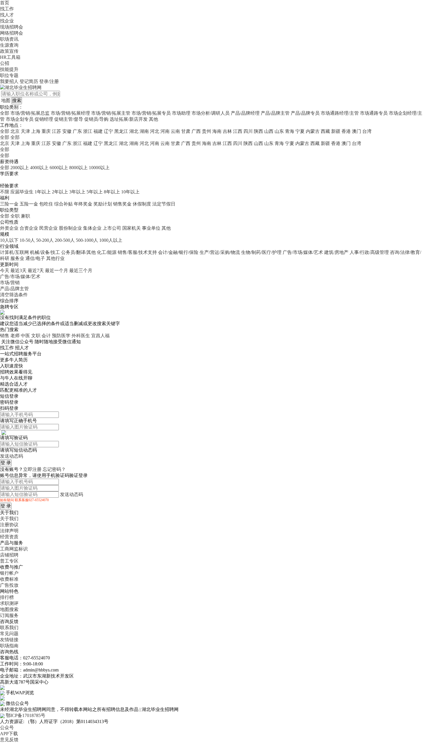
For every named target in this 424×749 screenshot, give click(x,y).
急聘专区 (9, 306)
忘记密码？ (54, 469)
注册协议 (9, 524)
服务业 (17, 258)
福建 (98, 131)
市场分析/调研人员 (211, 113)
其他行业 (55, 258)
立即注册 (32, 469)
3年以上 (77, 191)
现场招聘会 (11, 26)
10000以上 (99, 167)
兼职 (25, 216)
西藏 (325, 131)
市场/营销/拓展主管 (110, 113)
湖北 (133, 131)
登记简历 (29, 81)
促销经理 (44, 119)
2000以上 (19, 167)
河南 (165, 131)
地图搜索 (9, 609)
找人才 (7, 14)
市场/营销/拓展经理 (70, 113)
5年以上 (95, 191)
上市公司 (112, 228)
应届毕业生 (21, 191)
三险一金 (9, 203)
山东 (279, 131)
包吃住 (46, 203)
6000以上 (59, 167)
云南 (175, 131)
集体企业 (92, 228)
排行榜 (7, 597)
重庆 (46, 131)
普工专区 (9, 561)
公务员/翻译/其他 (78, 252)
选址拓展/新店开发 (129, 119)
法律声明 (9, 530)
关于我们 (9, 518)
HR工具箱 (10, 57)
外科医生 (81, 335)
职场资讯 (9, 39)
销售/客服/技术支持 (137, 252)
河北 (154, 131)
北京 (15, 131)
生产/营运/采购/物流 (220, 252)
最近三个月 (80, 270)
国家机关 (131, 228)
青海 (289, 131)
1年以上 (43, 191)
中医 (25, 335)
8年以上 (112, 191)
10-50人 (27, 240)
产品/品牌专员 (305, 113)
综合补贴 (63, 203)
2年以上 (60, 191)
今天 (4, 270)
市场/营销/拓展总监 (30, 113)
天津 (25, 131)
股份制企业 (70, 228)
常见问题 (9, 633)
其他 (153, 119)
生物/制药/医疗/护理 (261, 252)
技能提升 (9, 69)
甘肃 (185, 131)
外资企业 (9, 228)
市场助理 (181, 113)
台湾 (367, 131)
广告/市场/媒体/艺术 (303, 252)
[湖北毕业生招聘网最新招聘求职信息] (21, 87)
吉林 (227, 131)
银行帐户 (9, 573)
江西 (237, 131)
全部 (4, 113)
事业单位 (151, 228)
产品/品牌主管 (275, 113)
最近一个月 (56, 270)
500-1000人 (87, 240)
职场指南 (9, 645)
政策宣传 (9, 51)
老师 (15, 335)
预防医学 (61, 335)
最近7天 (36, 270)
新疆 (335, 131)
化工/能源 (107, 252)
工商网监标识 (14, 548)
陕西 (258, 131)
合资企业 (29, 228)
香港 (346, 131)
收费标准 (9, 579)
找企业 (7, 20)
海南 (217, 131)
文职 (35, 335)
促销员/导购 (96, 119)
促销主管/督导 (68, 119)
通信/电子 (35, 258)
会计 (46, 335)
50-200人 (45, 240)
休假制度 (142, 203)
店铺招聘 (9, 554)
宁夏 (300, 131)
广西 (196, 131)
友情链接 (9, 639)
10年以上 (130, 191)
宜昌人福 (100, 335)
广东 (77, 131)
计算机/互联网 (14, 252)
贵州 (206, 131)
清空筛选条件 (14, 294)
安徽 (67, 131)
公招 (4, 63)
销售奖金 (122, 203)
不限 (4, 191)
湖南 (144, 131)
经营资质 (9, 536)
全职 (15, 216)
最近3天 (18, 270)
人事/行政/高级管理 (369, 252)
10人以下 (9, 240)
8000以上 (78, 167)
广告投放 (9, 585)
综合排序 (9, 300)
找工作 (7, 8)
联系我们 (9, 627)
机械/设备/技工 (45, 252)
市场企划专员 (19, 119)
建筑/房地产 (336, 252)
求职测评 (9, 603)
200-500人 (65, 240)
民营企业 (48, 228)
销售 (4, 335)
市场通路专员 (374, 113)
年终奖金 (83, 203)
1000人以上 (110, 240)
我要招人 (9, 81)
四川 (248, 131)
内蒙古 (313, 131)
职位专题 (9, 75)
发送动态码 (11, 456)
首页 (4, 2)
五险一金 (29, 203)
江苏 (56, 131)
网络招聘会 (11, 33)
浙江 (87, 131)
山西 (268, 131)
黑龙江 (121, 131)
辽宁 (108, 131)
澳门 (356, 131)
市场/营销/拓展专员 (151, 113)
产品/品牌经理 (245, 113)
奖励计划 (102, 203)
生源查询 (9, 45)
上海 (35, 131)
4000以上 (39, 167)
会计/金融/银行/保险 (178, 252)
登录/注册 (49, 81)
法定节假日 (163, 203)
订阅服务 (9, 615)
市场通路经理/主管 (340, 113)
